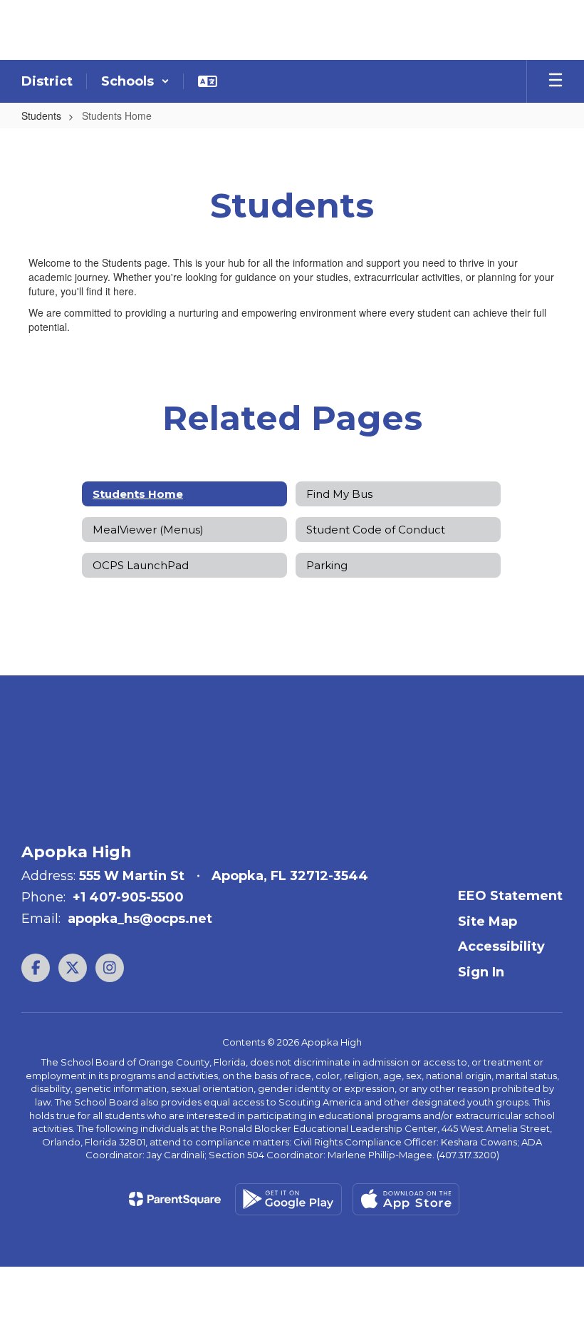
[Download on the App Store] (406, 1199)
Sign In (481, 972)
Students (41, 115)
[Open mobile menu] (555, 81)
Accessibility (501, 946)
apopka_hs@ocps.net (140, 918)
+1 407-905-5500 (128, 897)
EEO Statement (510, 896)
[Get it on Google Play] (288, 1199)
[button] (135, 81)
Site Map (487, 921)
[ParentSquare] (174, 1199)
